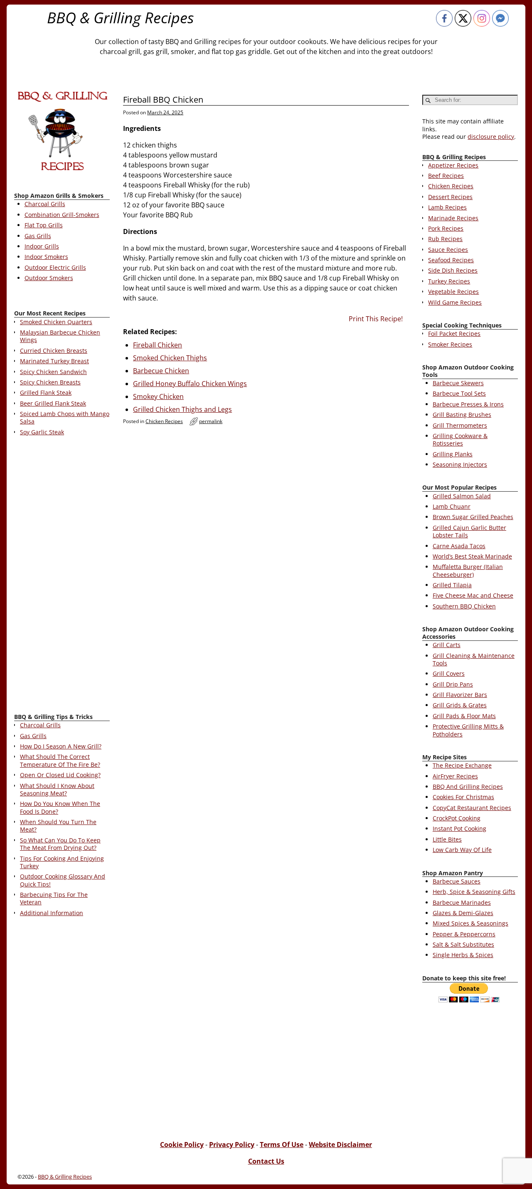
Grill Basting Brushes (462, 414)
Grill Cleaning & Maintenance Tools (474, 659)
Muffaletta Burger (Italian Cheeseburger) (468, 570)
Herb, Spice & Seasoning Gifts (474, 892)
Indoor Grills (42, 246)
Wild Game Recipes (455, 302)
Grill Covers (449, 673)
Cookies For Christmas (463, 797)
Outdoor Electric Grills (55, 267)
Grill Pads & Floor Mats (464, 716)
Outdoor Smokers (49, 278)
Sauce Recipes (448, 250)
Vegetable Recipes (453, 291)
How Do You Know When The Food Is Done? (60, 807)
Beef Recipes (446, 176)
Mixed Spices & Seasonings (470, 923)
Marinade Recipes (453, 218)
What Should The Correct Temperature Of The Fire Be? (60, 760)
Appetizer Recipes (453, 165)
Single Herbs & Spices (463, 955)
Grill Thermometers (460, 425)
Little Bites (447, 839)
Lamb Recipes (447, 207)
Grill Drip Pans (453, 684)
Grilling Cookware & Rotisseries (460, 439)
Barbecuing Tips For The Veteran (54, 898)
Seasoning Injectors (460, 464)
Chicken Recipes (164, 421)
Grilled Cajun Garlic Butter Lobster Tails (469, 531)
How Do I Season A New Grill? (60, 746)
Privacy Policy (231, 1144)
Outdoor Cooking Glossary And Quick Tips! (62, 880)
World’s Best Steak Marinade (472, 556)
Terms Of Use (281, 1144)
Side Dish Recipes (453, 270)
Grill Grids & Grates (460, 705)
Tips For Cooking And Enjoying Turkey (62, 862)
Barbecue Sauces (456, 881)
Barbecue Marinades (462, 902)
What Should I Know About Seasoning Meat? (57, 789)
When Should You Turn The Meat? (58, 825)
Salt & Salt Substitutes (463, 944)
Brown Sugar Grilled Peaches (473, 517)
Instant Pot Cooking (459, 828)
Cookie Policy (182, 1144)
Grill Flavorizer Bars (460, 695)
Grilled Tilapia (452, 585)
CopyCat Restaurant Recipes (472, 808)
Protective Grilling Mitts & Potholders (468, 730)
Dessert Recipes (450, 197)
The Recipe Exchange (462, 765)
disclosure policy (491, 136)
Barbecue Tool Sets (459, 393)
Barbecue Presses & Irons (468, 404)
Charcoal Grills (45, 204)
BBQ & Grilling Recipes (120, 17)
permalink (210, 421)
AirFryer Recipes (455, 776)
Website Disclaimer (340, 1144)
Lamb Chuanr (451, 506)
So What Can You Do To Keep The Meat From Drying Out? (60, 844)
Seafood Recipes (451, 260)
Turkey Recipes (449, 281)
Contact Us (266, 1161)
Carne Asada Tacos (459, 546)
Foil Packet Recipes (454, 333)
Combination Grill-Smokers (62, 215)
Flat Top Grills (44, 225)
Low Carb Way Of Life (462, 850)
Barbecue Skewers (458, 383)
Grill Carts (447, 645)
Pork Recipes (445, 228)
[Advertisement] (62, 576)
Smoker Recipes (450, 344)
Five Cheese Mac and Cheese (473, 595)
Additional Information (51, 913)
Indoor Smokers (46, 257)
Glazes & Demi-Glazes (463, 913)
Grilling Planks (453, 454)
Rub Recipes (445, 239)
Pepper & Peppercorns (464, 934)
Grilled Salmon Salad (462, 496)
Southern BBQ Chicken (464, 606)
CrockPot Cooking (456, 818)
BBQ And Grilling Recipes (468, 786)
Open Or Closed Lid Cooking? (60, 775)
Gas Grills (38, 236)
